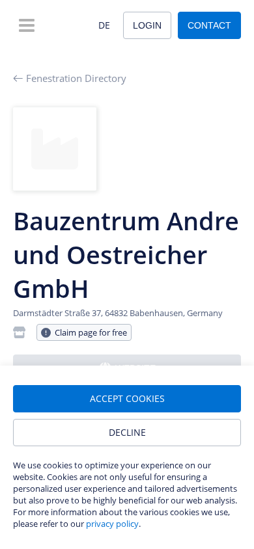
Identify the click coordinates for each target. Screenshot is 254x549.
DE (104, 25)
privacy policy (112, 523)
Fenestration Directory (76, 78)
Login (147, 25)
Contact (209, 25)
